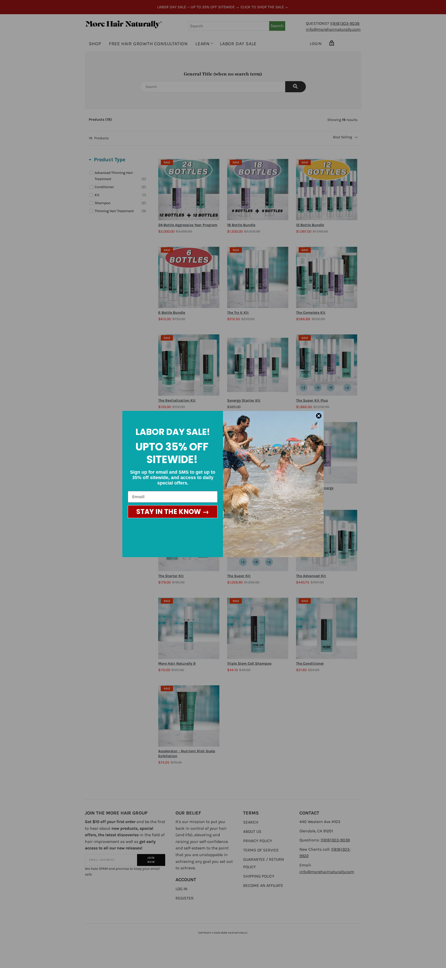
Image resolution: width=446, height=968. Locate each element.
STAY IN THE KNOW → (172, 511)
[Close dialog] (319, 416)
